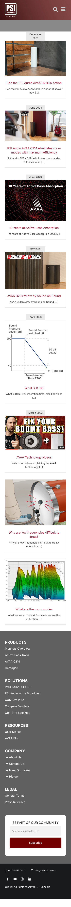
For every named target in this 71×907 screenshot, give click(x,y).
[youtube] (15, 879)
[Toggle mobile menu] (63, 9)
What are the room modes (34, 609)
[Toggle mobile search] (55, 9)
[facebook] (8, 879)
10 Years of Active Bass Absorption (34, 228)
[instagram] (22, 879)
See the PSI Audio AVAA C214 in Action (34, 83)
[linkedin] (29, 879)
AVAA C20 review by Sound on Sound (34, 296)
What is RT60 (34, 388)
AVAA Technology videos (34, 457)
